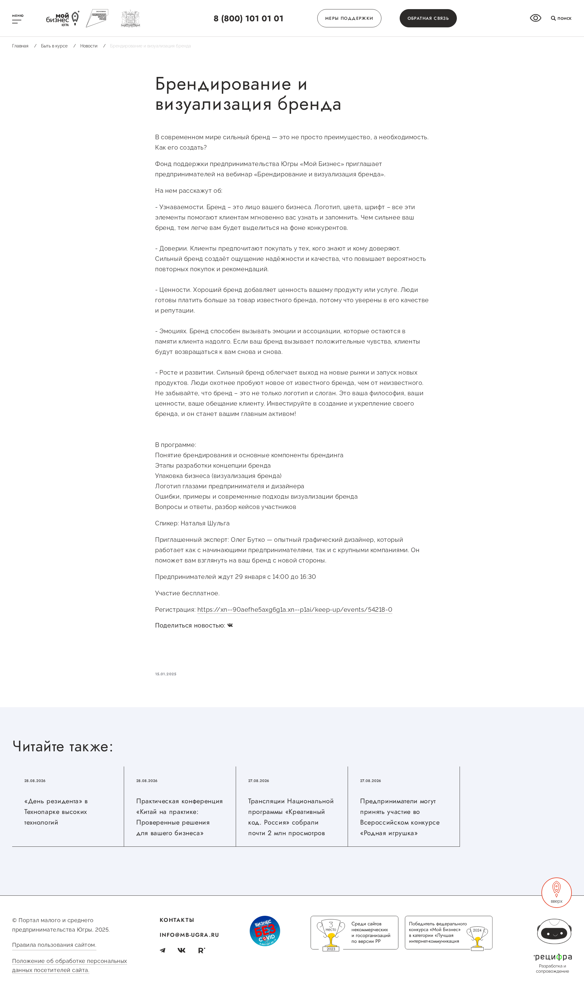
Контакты (177, 920)
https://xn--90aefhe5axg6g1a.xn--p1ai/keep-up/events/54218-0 (294, 609)
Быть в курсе (58, 45)
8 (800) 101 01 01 (248, 18)
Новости (93, 45)
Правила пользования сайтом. (54, 945)
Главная (24, 45)
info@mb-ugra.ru (189, 935)
